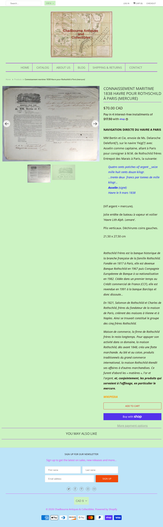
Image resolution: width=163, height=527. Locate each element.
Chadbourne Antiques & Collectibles (74, 509)
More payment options (132, 425)
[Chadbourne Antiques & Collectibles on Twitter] (69, 489)
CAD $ (48, 3)
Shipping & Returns (107, 67)
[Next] (95, 123)
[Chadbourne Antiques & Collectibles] (81, 35)
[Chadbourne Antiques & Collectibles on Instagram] (88, 489)
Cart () (138, 3)
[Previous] (6, 123)
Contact (135, 67)
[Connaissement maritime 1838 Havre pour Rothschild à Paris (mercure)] (50, 124)
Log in (126, 3)
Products (18, 79)
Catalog (42, 67)
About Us (63, 67)
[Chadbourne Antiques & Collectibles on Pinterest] (81, 489)
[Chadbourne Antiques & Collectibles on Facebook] (75, 489)
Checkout (151, 3)
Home (25, 67)
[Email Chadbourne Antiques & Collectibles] (94, 489)
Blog (81, 67)
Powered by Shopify (106, 509)
